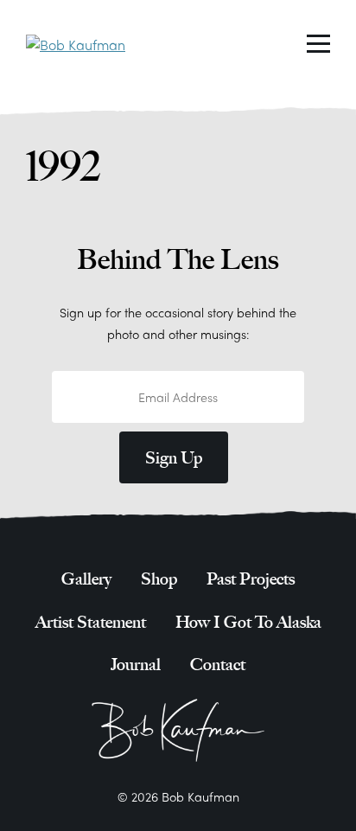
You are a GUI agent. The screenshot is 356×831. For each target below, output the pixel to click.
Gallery (86, 579)
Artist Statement (90, 622)
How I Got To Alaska (248, 622)
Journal (136, 664)
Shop (159, 579)
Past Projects (251, 579)
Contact (217, 664)
